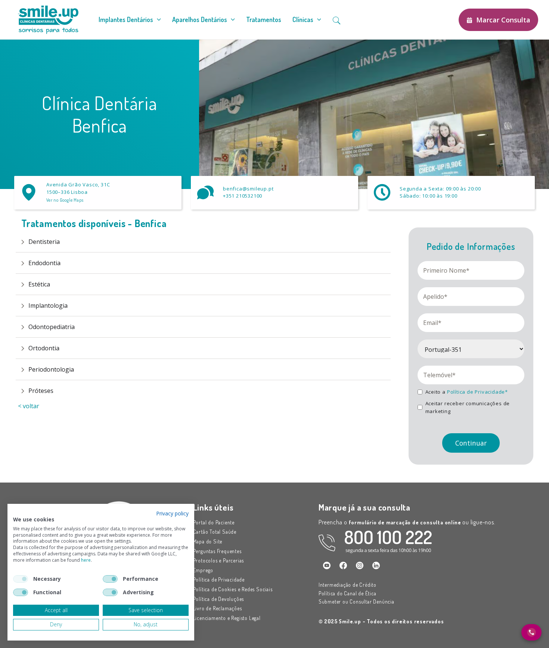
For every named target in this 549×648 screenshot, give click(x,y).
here (86, 560)
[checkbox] (20, 579)
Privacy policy (172, 513)
